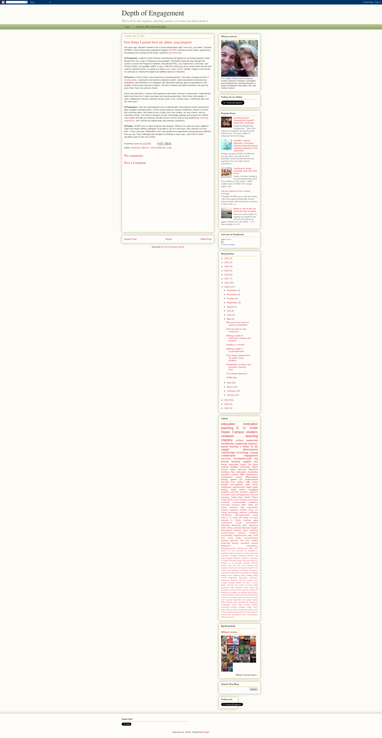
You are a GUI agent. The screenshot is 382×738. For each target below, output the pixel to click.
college (255, 575)
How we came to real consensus (236, 330)
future (250, 585)
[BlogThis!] (161, 143)
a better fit (246, 446)
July (229, 311)
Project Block (227, 500)
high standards (236, 587)
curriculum (225, 505)
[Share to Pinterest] (169, 143)
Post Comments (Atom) (174, 247)
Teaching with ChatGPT (246, 568)
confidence (253, 502)
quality (249, 607)
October (231, 298)
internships (241, 590)
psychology (233, 512)
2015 (227, 287)
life (256, 446)
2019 (227, 270)
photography (225, 605)
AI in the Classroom (235, 551)
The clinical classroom (236, 373)
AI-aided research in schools (238, 553)
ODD (234, 565)
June (229, 315)
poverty (247, 605)
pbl (247, 602)
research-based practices (233, 533)
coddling (249, 575)
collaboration (228, 455)
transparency (252, 546)
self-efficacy (226, 515)
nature (239, 597)
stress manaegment (240, 610)
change (254, 452)
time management (234, 614)
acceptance (253, 570)
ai (239, 573)
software (229, 610)
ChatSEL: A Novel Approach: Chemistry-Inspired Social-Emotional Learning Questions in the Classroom (246, 145)
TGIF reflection (247, 565)
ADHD (223, 551)
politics (240, 605)
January (231, 395)
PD (240, 518)
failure (255, 467)
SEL (239, 565)
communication (239, 502)
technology (243, 452)
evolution (235, 505)
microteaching (253, 595)
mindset (243, 510)
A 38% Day (231, 377)
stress (255, 484)
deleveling (225, 525)
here (189, 47)
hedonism (234, 507)
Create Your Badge (228, 245)
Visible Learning (243, 520)
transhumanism (252, 614)
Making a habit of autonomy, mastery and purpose (238, 338)
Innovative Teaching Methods (246, 563)
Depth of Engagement (153, 12)
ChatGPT (236, 558)
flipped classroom (227, 585)
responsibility (226, 535)
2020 (227, 266)
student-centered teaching (239, 434)
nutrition (255, 600)
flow (233, 472)
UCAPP (172, 50)
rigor (250, 535)
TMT (256, 565)
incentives (224, 590)
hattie (223, 528)
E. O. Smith (232, 518)
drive (256, 580)
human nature (228, 469)
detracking (236, 525)
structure (254, 495)
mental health (234, 595)
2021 (227, 262)
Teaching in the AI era (229, 568)
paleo (235, 602)
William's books (229, 632)
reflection (145, 148)
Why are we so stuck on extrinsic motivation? (237, 323)
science (234, 474)
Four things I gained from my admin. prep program (238, 358)
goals (244, 525)
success (226, 458)
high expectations (249, 507)
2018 (227, 274)
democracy (254, 578)
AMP (242, 474)
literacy (255, 592)
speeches (234, 541)
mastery (227, 440)
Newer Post (130, 239)
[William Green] (222, 242)
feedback (225, 472)
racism (255, 607)
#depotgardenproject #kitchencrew (234, 548)
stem (247, 541)
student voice (253, 610)
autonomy (235, 492)
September (232, 302)
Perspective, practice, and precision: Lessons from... (238, 367)
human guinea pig (251, 587)
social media (234, 538)
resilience (254, 533)
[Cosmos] (248, 644)
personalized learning (231, 530)
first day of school (250, 583)
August (230, 306)
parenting (241, 602)
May (229, 319)
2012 (227, 408)
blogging (255, 573)
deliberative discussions (238, 578)
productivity (225, 607)
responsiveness (240, 535)
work (232, 617)
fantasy (238, 583)
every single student (174, 69)
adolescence (252, 474)
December (232, 290)
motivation (250, 424)
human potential (234, 528)
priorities (255, 605)
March (230, 387)
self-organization (242, 495)
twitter (223, 617)
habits (243, 505)
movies (223, 597)
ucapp (169, 148)
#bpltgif (225, 449)
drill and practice (246, 580)
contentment (226, 523)
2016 (227, 282)
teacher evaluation (240, 543)
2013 (227, 404)
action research (240, 500)
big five (248, 573)
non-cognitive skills (240, 484)
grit (240, 479)
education (228, 424)
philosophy (241, 472)
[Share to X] (164, 143)
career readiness (233, 575)
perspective (253, 602)
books (255, 482)
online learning (226, 602)
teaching (227, 428)
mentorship (243, 595)
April (229, 382)
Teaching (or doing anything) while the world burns (245, 171)
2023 (227, 258)
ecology (224, 583)
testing (236, 612)
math (233, 495)
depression (225, 580)
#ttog (251, 548)
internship (176, 53)
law (239, 592)
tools (244, 614)
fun (246, 585)
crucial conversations (247, 523)
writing (234, 497)
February (231, 391)
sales (223, 610)
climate (224, 484)
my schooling (232, 597)
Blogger (206, 732)
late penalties (232, 592)
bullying (224, 575)
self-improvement (242, 515)
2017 (227, 278)
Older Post (206, 239)
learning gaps (247, 592)
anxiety (243, 573)
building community (240, 467)
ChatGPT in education (249, 558)
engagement (251, 455)
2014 (227, 400)
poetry (234, 605)
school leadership (157, 148)
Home (127, 27)
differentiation (250, 449)
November (232, 294)
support (247, 461)
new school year (248, 597)
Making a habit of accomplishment (235, 350)
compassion (226, 477)
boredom (244, 492)
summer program (227, 612)
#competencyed (242, 458)
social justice (238, 489)
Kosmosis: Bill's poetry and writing (151, 27)
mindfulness (228, 443)
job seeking (250, 590)
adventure (234, 573)
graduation (253, 525)
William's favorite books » (247, 675)
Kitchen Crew (226, 565)
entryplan (231, 583)
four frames (239, 585)
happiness (253, 492)
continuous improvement (233, 487)
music (251, 510)
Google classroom (243, 560)
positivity (254, 530)
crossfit (224, 578)
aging (255, 520)
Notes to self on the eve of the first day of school (245, 209)
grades (233, 479)
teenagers (225, 497)
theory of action (245, 612)
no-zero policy (246, 600)
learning (224, 510)
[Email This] (158, 143)
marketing (224, 595)
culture (239, 477)
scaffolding (253, 512)
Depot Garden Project (248, 497)
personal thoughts (250, 528)
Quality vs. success (235, 344)
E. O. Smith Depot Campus (239, 430)
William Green (226, 239)
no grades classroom (233, 600)
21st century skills (240, 482)
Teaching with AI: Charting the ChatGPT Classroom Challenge (244, 120)
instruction (233, 590)
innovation (225, 495)
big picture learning (239, 460)
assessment (252, 500)
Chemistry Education (228, 560)
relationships (228, 452)
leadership (135, 148)
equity (249, 487)
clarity (243, 575)
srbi (241, 541)
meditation (233, 510)
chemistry (225, 502)
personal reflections (248, 469)
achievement (225, 573)
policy (245, 530)
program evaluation (238, 607)
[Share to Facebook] (166, 143)
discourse (234, 580)
